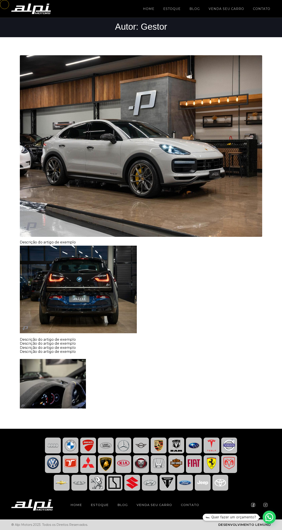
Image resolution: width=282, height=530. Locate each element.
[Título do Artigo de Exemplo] (141, 146)
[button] (269, 517)
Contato (261, 9)
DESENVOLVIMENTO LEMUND (244, 525)
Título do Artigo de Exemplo (50, 48)
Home (148, 9)
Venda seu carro (226, 9)
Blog (194, 9)
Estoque (172, 9)
